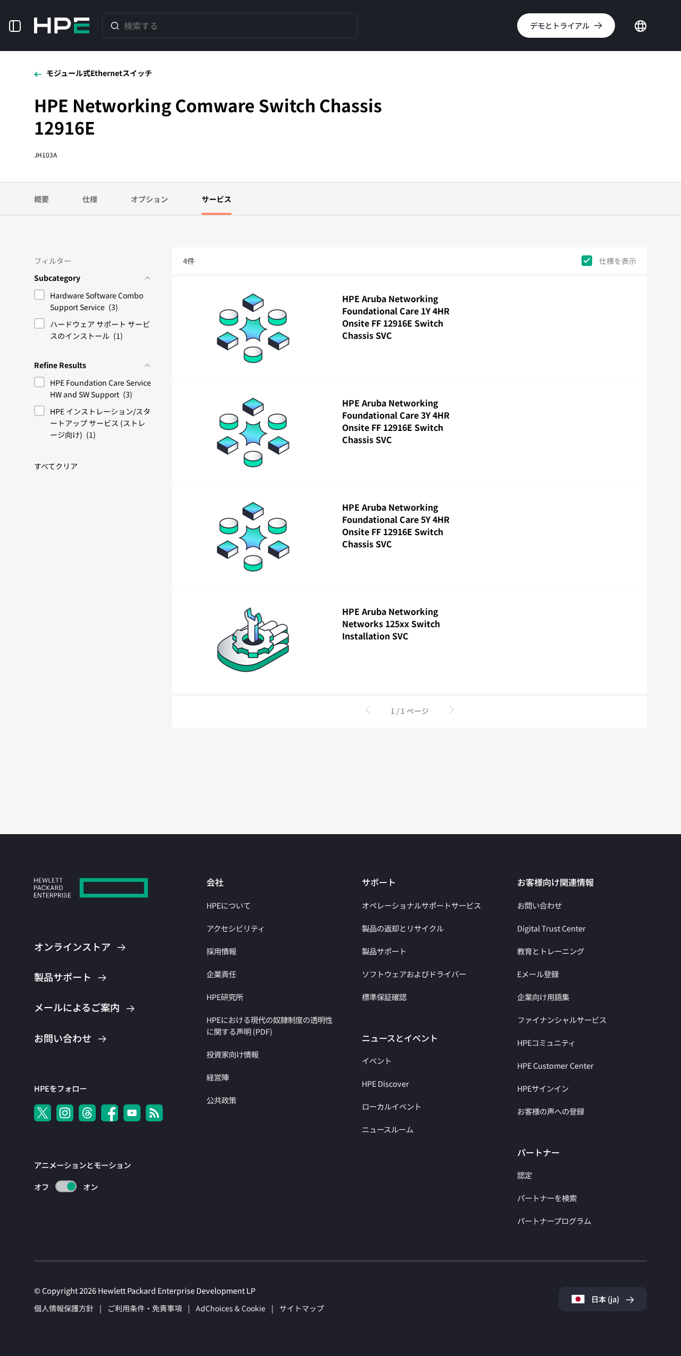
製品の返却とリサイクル (403, 928)
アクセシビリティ (235, 928)
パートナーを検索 (547, 1197)
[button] (15, 25)
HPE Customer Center (555, 1065)
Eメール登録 (538, 973)
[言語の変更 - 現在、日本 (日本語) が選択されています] (640, 24)
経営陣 (217, 1077)
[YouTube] (131, 1112)
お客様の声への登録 (550, 1111)
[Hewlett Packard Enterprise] (61, 26)
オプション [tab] (149, 199)
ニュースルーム (387, 1129)
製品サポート (384, 950)
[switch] (59, 1186)
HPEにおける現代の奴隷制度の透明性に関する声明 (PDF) (269, 1025)
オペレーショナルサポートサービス (421, 905)
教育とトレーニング (550, 950)
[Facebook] (109, 1112)
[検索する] (115, 25)
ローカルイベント (391, 1106)
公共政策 (221, 1099)
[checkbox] (92, 302)
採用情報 (221, 950)
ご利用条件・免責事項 (144, 1308)
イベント (377, 1060)
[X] (42, 1112)
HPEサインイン (543, 1088)
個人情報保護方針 (64, 1308)
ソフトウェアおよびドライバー (414, 973)
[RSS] (154, 1112)
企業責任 (221, 973)
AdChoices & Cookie (230, 1308)
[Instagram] (64, 1112)
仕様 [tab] (89, 199)
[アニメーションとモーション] (66, 1186)
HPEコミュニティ (546, 1042)
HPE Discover (385, 1083)
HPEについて (228, 905)
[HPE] (91, 889)
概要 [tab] (41, 199)
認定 (524, 1174)
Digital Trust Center (551, 928)
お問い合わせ (539, 905)
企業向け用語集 (543, 996)
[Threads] (87, 1112)
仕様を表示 (617, 260)
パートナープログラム (554, 1220)
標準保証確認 (384, 996)
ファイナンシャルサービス (562, 1019)
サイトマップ (301, 1308)
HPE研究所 (224, 996)
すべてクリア (56, 466)
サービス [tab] (216, 199)
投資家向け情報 (232, 1054)
